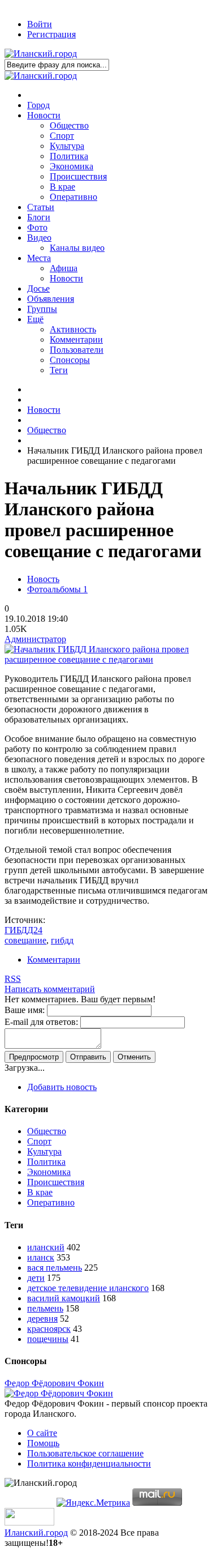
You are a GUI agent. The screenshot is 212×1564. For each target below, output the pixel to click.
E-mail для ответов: (41, 1022)
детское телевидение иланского (88, 1288)
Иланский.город (36, 1532)
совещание (25, 940)
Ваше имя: (25, 1010)
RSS (13, 979)
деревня (42, 1318)
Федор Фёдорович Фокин (54, 1383)
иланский (45, 1247)
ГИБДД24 (23, 930)
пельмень (45, 1308)
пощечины (47, 1339)
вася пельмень (54, 1267)
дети (36, 1278)
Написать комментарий (50, 989)
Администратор (35, 639)
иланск (40, 1257)
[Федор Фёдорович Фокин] (59, 1393)
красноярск (49, 1329)
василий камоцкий (63, 1298)
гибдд (62, 940)
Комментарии (53, 959)
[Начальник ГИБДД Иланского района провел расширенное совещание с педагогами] (106, 659)
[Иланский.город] (41, 53)
